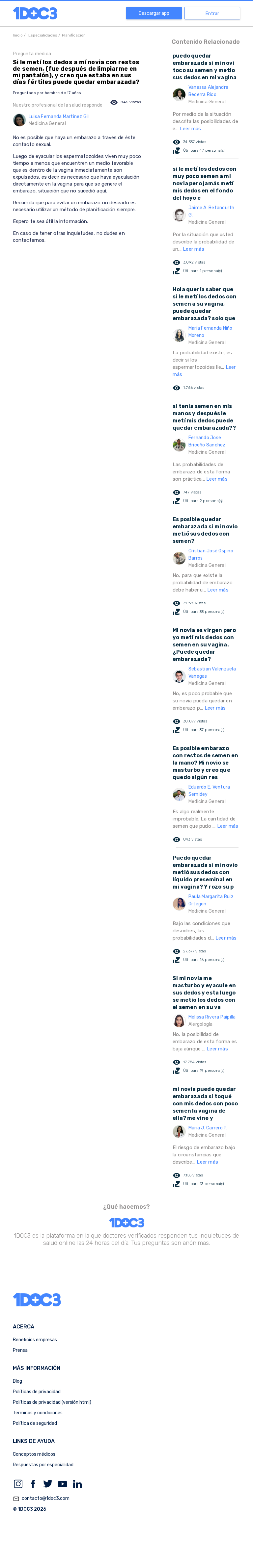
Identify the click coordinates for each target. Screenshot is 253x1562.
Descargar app (154, 13)
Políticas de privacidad (37, 1392)
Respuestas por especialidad (43, 1465)
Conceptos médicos (34, 1454)
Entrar (212, 13)
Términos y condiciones (38, 1413)
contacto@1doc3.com (41, 1499)
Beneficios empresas (35, 1340)
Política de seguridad (35, 1423)
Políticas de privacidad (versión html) (52, 1402)
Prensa (20, 1350)
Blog (17, 1381)
